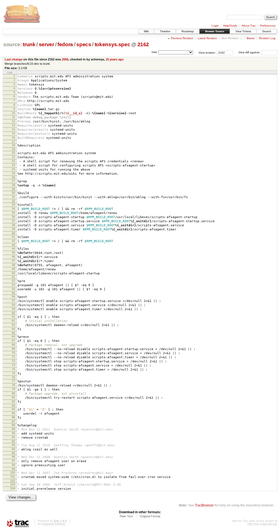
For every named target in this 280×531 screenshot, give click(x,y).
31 (13, 196)
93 (13, 445)
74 (13, 369)
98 (13, 465)
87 (13, 421)
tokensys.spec (112, 44)
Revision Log (267, 38)
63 (13, 324)
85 (13, 413)
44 (13, 248)
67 (13, 340)
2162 (143, 44)
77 (13, 381)
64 (13, 328)
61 (13, 316)
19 (13, 149)
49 (13, 269)
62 (13, 320)
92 (13, 441)
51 (13, 277)
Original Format (150, 516)
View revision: (207, 52)
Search (266, 31)
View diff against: (249, 52)
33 (13, 204)
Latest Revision (207, 38)
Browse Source (214, 31)
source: (12, 44)
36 (13, 216)
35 (13, 212)
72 (13, 361)
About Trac (249, 25)
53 (13, 284)
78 (13, 385)
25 (13, 173)
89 (13, 429)
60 (13, 313)
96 (13, 456)
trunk (29, 44)
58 (13, 304)
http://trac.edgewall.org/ (262, 523)
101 (12, 476)
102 (12, 480)
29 (13, 189)
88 (13, 425)
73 (13, 365)
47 (13, 260)
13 (13, 125)
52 (13, 280)
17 (13, 141)
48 (13, 264)
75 (13, 373)
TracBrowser (204, 505)
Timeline (165, 31)
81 (13, 397)
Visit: (154, 52)
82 (13, 401)
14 (13, 129)
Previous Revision (182, 38)
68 (13, 344)
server (46, 44)
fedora (65, 44)
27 (13, 181)
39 (13, 229)
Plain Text (126, 516)
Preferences (267, 25)
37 (13, 220)
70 (13, 352)
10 (13, 113)
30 (13, 192)
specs (83, 44)
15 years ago (115, 59)
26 (13, 177)
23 (13, 165)
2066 (65, 59)
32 (13, 201)
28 (13, 185)
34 (13, 208)
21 (13, 157)
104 (12, 488)
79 (13, 389)
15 (13, 133)
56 (13, 296)
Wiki (146, 31)
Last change (13, 59)
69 (13, 348)
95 (13, 453)
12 (13, 121)
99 (13, 469)
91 (13, 437)
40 (13, 233)
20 (13, 152)
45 (13, 252)
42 (13, 240)
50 (13, 273)
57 (13, 300)
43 (13, 245)
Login (215, 25)
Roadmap (188, 31)
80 (13, 393)
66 (13, 336)
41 (13, 236)
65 (13, 333)
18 (13, 145)
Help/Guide (230, 25)
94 (13, 449)
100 (12, 472)
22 (13, 161)
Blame (251, 38)
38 (13, 225)
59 (13, 308)
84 (13, 409)
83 (13, 405)
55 (13, 293)
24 (13, 169)
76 (13, 377)
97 (13, 460)
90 (13, 433)
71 (13, 357)
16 (13, 137)
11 (13, 117)
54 (13, 289)
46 (13, 256)
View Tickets (243, 31)
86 (13, 417)
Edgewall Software (53, 523)
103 (12, 484)
